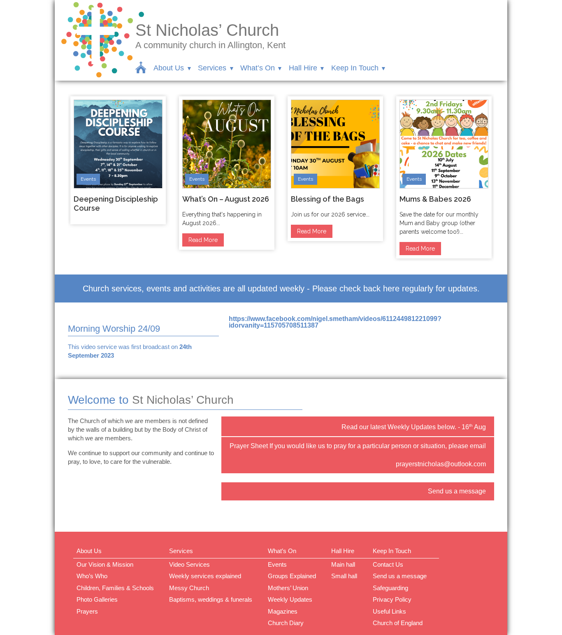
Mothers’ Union (288, 587)
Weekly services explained (205, 575)
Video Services (189, 564)
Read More (203, 240)
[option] (118, 160)
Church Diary (286, 622)
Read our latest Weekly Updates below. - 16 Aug (413, 426)
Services (212, 68)
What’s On (257, 68)
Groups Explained (292, 575)
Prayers (87, 611)
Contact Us (388, 564)
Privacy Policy (392, 599)
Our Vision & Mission (105, 564)
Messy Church (189, 587)
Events (88, 179)
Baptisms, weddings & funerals (210, 599)
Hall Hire (303, 68)
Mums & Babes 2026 (435, 199)
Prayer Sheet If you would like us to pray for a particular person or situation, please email (358, 445)
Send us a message (457, 491)
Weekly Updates (290, 599)
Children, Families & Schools (115, 587)
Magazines (282, 611)
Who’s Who (92, 575)
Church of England (398, 622)
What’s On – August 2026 (225, 199)
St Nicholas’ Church (207, 30)
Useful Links (389, 611)
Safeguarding (390, 587)
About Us (168, 68)
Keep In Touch (355, 68)
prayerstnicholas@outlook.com (441, 464)
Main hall (343, 564)
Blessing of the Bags (327, 199)
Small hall (344, 575)
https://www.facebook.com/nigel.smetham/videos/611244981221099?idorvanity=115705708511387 (335, 322)
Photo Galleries (97, 599)
